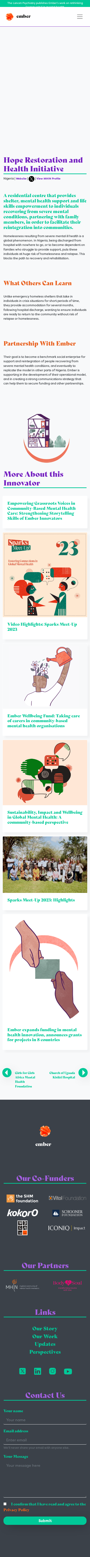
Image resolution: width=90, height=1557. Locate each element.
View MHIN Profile (48, 178)
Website (21, 178)
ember (23, 16)
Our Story (45, 1328)
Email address (15, 1431)
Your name (13, 1411)
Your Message (15, 1456)
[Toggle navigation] (79, 16)
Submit (45, 1520)
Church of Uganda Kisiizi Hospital (62, 1075)
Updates (45, 1344)
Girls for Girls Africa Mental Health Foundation (25, 1079)
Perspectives (45, 1352)
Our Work (45, 1336)
